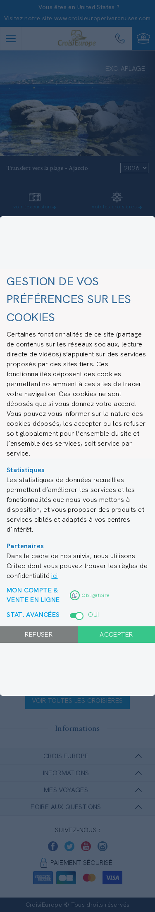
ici (54, 575)
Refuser (38, 634)
